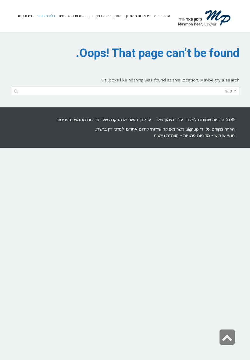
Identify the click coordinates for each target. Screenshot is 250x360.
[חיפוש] (16, 91)
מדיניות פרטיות (196, 135)
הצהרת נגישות (166, 135)
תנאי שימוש (224, 135)
